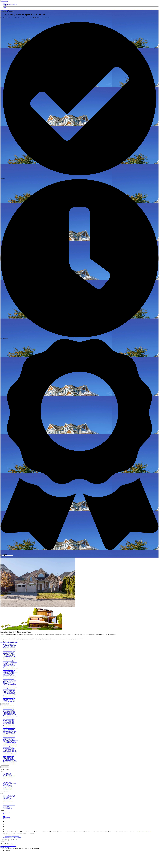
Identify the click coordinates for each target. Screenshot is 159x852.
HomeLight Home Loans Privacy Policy (8, 846)
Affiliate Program (6, 817)
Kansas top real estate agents (8, 725)
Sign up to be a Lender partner (9, 805)
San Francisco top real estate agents (10, 662)
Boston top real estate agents (8, 682)
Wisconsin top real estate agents (9, 762)
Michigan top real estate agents (9, 732)
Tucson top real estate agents (8, 679)
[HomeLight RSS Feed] (3, 829)
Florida (7, 10)
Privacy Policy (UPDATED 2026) (12, 836)
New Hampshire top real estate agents (10, 740)
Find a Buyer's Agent (7, 773)
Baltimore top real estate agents (9, 683)
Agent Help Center (6, 799)
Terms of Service (8, 835)
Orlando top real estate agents (9, 675)
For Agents (5, 5)
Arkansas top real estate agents (9, 711)
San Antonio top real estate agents (9, 648)
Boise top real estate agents (8, 699)
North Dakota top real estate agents (10, 746)
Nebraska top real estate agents (9, 738)
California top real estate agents (9, 712)
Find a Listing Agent (7, 782)
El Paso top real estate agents (8, 677)
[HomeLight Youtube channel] (3, 826)
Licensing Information (4, 847)
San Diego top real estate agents (9, 649)
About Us (5, 3)
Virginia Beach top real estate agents (10, 686)
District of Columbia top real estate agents (11, 716)
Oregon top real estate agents (8, 749)
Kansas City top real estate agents (9, 681)
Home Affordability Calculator (9, 775)
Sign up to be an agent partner (9, 795)
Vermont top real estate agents (9, 758)
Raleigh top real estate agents (8, 674)
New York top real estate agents (9, 644)
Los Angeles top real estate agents (9, 645)
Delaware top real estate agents (9, 715)
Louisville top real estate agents (9, 685)
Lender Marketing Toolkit (8, 808)
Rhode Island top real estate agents (10, 751)
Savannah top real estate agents (9, 700)
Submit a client (6, 797)
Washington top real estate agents (9, 676)
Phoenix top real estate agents (9, 651)
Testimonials (9, 4)
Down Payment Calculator (8, 776)
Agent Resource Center (7, 798)
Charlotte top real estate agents (9, 654)
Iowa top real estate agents (8, 724)
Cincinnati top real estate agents (9, 691)
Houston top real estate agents (9, 647)
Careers (15, 4)
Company (5, 4)
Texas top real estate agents (8, 756)
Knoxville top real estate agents (9, 698)
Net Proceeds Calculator (7, 786)
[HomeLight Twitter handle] (3, 821)
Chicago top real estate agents (9, 646)
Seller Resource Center (7, 787)
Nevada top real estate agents (8, 739)
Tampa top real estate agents (8, 673)
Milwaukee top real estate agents (9, 684)
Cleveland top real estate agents (9, 690)
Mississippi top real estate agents (9, 734)
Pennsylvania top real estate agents (10, 750)
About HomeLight (6, 812)
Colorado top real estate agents (9, 713)
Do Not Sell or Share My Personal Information (12, 837)
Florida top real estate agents (8, 718)
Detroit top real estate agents (8, 695)
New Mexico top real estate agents (9, 742)
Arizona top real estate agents (8, 710)
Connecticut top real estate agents (9, 714)
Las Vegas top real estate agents (9, 655)
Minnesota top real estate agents (9, 733)
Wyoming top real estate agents (9, 763)
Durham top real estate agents (9, 701)
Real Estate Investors (7, 818)
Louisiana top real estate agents (9, 728)
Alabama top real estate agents (9, 707)
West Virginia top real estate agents (10, 761)
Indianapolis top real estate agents (9, 663)
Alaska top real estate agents (8, 709)
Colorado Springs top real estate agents (10, 667)
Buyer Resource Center (7, 778)
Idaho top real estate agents (8, 721)
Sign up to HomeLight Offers (9, 796)
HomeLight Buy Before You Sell (9, 783)
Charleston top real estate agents (9, 692)
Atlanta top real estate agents (8, 661)
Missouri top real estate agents (9, 735)
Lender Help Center (7, 807)
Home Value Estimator (7, 785)
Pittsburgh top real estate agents (9, 696)
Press (13, 4)
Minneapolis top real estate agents (9, 694)
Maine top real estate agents (8, 729)
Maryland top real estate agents (9, 730)
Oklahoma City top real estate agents (10, 672)
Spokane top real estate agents (9, 693)
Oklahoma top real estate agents (9, 748)
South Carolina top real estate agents (10, 752)
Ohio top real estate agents (8, 747)
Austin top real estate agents (8, 653)
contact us (148, 831)
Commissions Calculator (8, 788)
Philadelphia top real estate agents (9, 657)
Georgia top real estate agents (8, 719)
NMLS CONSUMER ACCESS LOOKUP (9, 844)
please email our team (141, 831)
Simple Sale (5, 784)
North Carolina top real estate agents (10, 744)
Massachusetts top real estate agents (10, 731)
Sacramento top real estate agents (9, 680)
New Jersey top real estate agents (9, 741)
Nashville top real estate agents (9, 656)
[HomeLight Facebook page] (3, 823)
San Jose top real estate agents (9, 688)
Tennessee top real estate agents (9, 754)
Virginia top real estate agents (8, 759)
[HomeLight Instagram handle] (3, 824)
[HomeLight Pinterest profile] (3, 828)
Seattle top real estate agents (8, 666)
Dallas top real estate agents (8, 652)
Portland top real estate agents (9, 665)
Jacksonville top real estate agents (9, 658)
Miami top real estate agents (8, 671)
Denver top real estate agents (8, 660)
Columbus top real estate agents (9, 664)
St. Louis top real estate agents (9, 689)
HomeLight (2, 10)
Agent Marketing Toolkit (8, 800)
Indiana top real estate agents (8, 723)
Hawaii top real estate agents (8, 720)
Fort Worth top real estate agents (9, 668)
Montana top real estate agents (9, 737)
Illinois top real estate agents (8, 722)
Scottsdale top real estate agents (9, 670)
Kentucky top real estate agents (9, 726)
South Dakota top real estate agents (10, 753)
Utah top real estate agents (8, 757)
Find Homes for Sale (7, 774)
